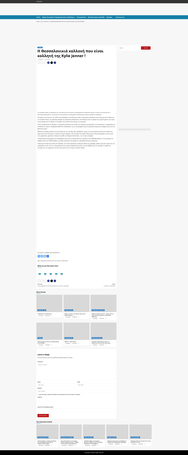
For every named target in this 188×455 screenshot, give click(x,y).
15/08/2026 (47, 315)
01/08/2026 (74, 317)
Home (38, 17)
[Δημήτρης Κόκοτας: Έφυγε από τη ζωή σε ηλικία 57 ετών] (140, 432)
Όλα (44, 310)
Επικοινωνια (120, 17)
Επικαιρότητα (81, 17)
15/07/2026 (101, 318)
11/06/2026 (47, 345)
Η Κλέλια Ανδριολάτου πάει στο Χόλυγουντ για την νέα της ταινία (101, 342)
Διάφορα (109, 17)
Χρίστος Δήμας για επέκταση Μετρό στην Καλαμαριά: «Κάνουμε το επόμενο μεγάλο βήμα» (46, 442)
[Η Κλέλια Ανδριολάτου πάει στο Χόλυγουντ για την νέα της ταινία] (104, 331)
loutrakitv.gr (41, 59)
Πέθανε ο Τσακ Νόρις (70, 341)
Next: (109, 285)
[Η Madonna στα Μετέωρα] (49, 303)
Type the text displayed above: (45, 407)
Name (39, 382)
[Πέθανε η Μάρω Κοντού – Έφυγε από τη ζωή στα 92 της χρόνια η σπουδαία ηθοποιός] (104, 303)
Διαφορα (100, 338)
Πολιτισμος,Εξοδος (89, 437)
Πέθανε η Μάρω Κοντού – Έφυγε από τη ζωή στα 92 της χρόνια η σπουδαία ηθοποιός (103, 315)
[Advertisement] (94, 33)
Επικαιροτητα (101, 310)
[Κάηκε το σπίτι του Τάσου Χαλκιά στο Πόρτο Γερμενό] (76, 303)
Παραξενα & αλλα (112, 437)
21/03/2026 (74, 343)
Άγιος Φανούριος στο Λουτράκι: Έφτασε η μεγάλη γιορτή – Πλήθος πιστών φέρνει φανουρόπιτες (70, 442)
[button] (151, 17)
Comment (40, 361)
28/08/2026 (47, 445)
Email (78, 382)
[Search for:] (130, 48)
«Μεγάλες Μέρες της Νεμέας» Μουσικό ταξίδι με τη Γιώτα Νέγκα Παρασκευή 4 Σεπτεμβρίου (93, 442)
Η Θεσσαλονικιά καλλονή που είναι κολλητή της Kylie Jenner (54, 260)
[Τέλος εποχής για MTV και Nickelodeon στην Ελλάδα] (49, 331)
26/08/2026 (70, 445)
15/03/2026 (101, 345)
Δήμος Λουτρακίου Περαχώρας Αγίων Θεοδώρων (58, 17)
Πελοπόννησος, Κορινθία (96, 17)
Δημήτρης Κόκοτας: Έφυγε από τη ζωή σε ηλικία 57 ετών (140, 441)
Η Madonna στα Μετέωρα (44, 314)
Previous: (53, 285)
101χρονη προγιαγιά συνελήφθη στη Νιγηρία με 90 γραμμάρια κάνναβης (116, 441)
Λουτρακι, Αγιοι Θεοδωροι (67, 437)
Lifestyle (40, 47)
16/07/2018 (47, 59)
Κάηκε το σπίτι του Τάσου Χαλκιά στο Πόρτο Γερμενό (75, 314)
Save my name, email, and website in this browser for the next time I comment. (59, 394)
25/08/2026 (140, 444)
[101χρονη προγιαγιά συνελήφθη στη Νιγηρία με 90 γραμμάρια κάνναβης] (117, 432)
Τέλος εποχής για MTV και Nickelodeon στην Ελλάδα (48, 342)
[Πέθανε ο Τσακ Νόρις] (76, 331)
